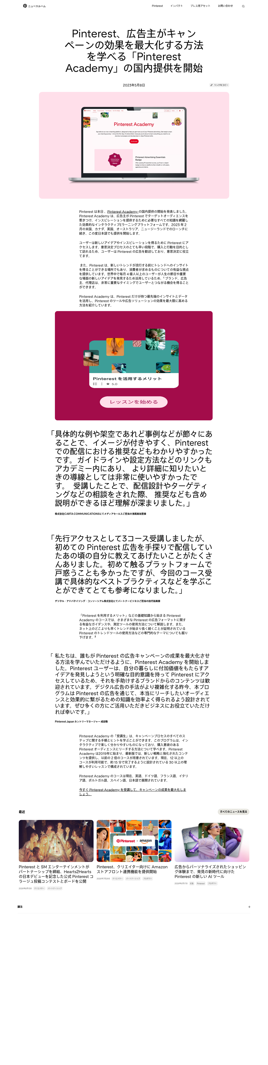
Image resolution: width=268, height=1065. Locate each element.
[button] (219, 85)
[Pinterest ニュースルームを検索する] (243, 6)
